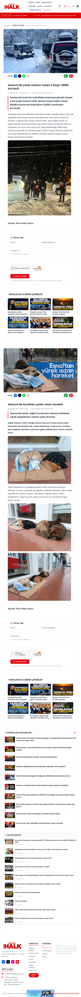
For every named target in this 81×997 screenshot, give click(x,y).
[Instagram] (12, 962)
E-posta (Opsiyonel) (48, 242)
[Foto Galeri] (65, 6)
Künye (44, 957)
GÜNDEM (32, 6)
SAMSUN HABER (34, 2)
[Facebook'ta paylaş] (15, 76)
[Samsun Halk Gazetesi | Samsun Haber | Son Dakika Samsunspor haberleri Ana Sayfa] (11, 6)
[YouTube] (17, 962)
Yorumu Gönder (21, 276)
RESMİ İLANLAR (35, 10)
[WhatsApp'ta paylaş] (24, 76)
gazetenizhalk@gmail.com (14, 974)
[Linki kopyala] (28, 76)
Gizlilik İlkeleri (47, 951)
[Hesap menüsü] (78, 6)
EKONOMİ (48, 6)
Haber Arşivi (33, 970)
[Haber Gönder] (73, 6)
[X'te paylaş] (19, 76)
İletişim (44, 954)
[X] (8, 962)
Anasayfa (6, 25)
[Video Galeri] (69, 6)
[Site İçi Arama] (59, 6)
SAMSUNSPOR (47, 2)
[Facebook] (3, 962)
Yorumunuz (15, 250)
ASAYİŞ (39, 6)
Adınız (13, 242)
